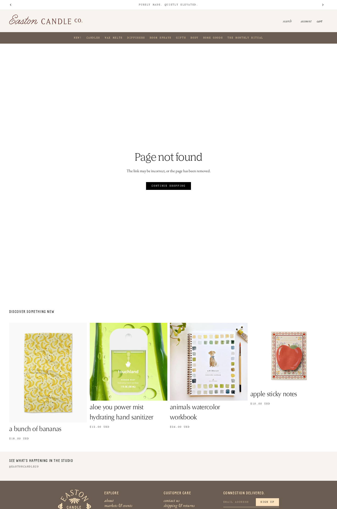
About (109, 500)
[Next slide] (160, 362)
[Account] (306, 21)
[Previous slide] (96, 362)
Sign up (267, 502)
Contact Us (172, 500)
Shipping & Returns (179, 506)
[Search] (294, 21)
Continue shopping (168, 185)
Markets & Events (118, 506)
